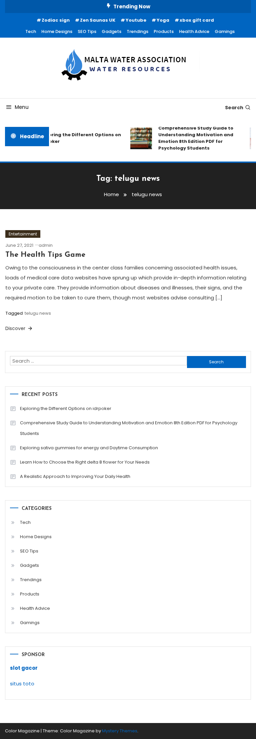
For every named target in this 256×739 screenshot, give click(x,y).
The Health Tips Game (45, 255)
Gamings (225, 31)
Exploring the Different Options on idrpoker (78, 138)
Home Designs (56, 31)
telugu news (38, 313)
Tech (30, 31)
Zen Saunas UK (97, 20)
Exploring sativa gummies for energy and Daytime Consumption (89, 448)
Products (164, 31)
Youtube (136, 20)
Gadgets (111, 31)
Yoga (163, 20)
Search (234, 107)
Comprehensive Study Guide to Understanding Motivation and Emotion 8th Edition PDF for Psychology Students (194, 138)
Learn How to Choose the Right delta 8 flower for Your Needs (85, 462)
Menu (22, 107)
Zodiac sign (56, 20)
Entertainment (23, 234)
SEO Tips (87, 31)
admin (46, 245)
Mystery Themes (119, 731)
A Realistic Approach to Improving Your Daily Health (75, 476)
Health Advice (194, 31)
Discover (16, 328)
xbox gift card (197, 20)
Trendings (137, 31)
